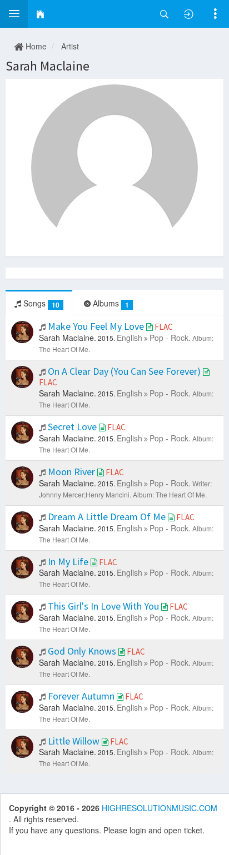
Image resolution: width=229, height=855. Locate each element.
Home (35, 46)
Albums (110, 303)
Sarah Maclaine (47, 65)
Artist (70, 46)
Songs (40, 303)
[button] (14, 14)
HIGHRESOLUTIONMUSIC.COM (159, 807)
